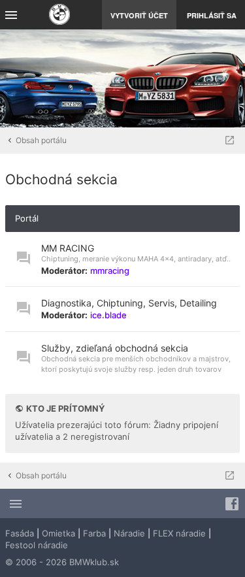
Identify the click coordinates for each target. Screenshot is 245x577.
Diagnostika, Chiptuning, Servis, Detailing (129, 302)
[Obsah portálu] (59, 16)
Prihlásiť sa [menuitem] (212, 15)
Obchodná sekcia (61, 179)
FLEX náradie (179, 533)
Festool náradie (36, 545)
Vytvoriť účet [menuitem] (139, 15)
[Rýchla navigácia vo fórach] (229, 140)
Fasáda (19, 533)
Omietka (58, 533)
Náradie (129, 533)
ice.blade (108, 315)
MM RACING (67, 248)
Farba (94, 533)
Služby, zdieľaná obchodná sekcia (114, 348)
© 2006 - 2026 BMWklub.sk (62, 562)
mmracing (109, 270)
